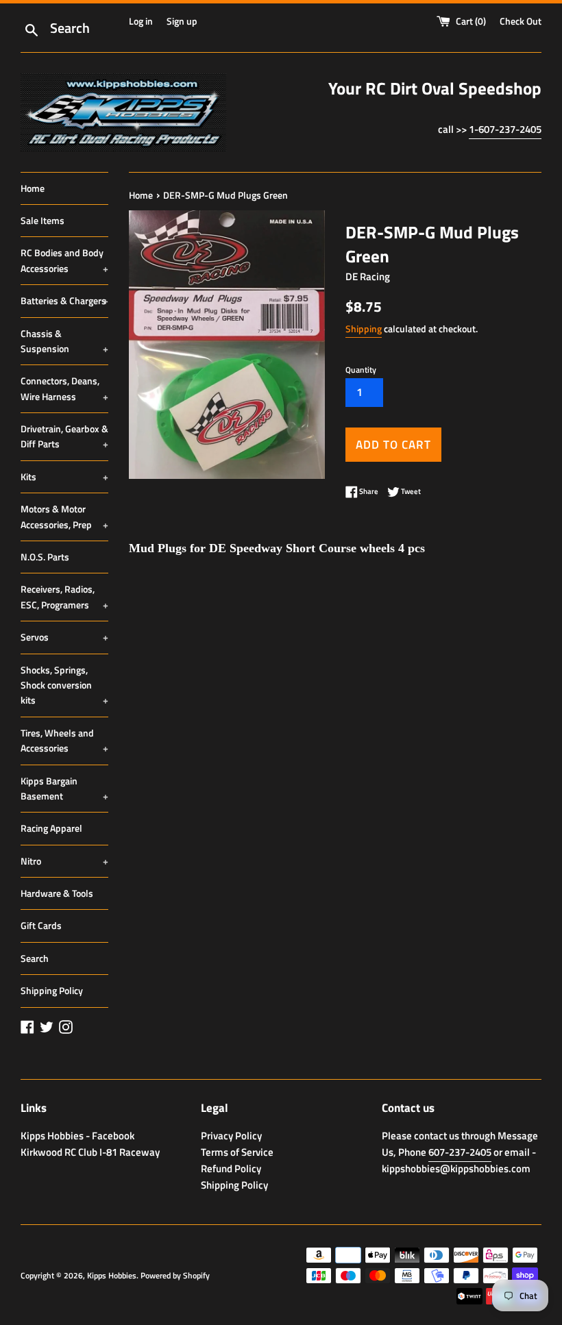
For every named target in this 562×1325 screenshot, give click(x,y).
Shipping (363, 328)
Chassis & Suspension (64, 341)
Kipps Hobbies (111, 1275)
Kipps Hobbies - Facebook (77, 1135)
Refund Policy (231, 1168)
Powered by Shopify (175, 1275)
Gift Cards (41, 925)
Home (33, 188)
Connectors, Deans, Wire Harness (64, 388)
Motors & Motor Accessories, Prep (64, 516)
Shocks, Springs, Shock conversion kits (64, 685)
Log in (141, 21)
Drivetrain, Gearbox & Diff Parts (64, 436)
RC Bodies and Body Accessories (64, 260)
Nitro (64, 861)
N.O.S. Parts (45, 556)
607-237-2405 (459, 1152)
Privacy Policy (231, 1135)
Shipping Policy (52, 990)
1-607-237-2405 (505, 129)
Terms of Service (237, 1152)
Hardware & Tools (57, 893)
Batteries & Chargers (64, 300)
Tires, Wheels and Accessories (64, 740)
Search (35, 958)
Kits (64, 476)
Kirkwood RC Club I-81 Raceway (90, 1152)
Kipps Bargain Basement (64, 788)
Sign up (182, 21)
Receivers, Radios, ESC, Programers (64, 596)
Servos (64, 637)
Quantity (360, 369)
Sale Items (42, 220)
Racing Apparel (51, 828)
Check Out (520, 21)
